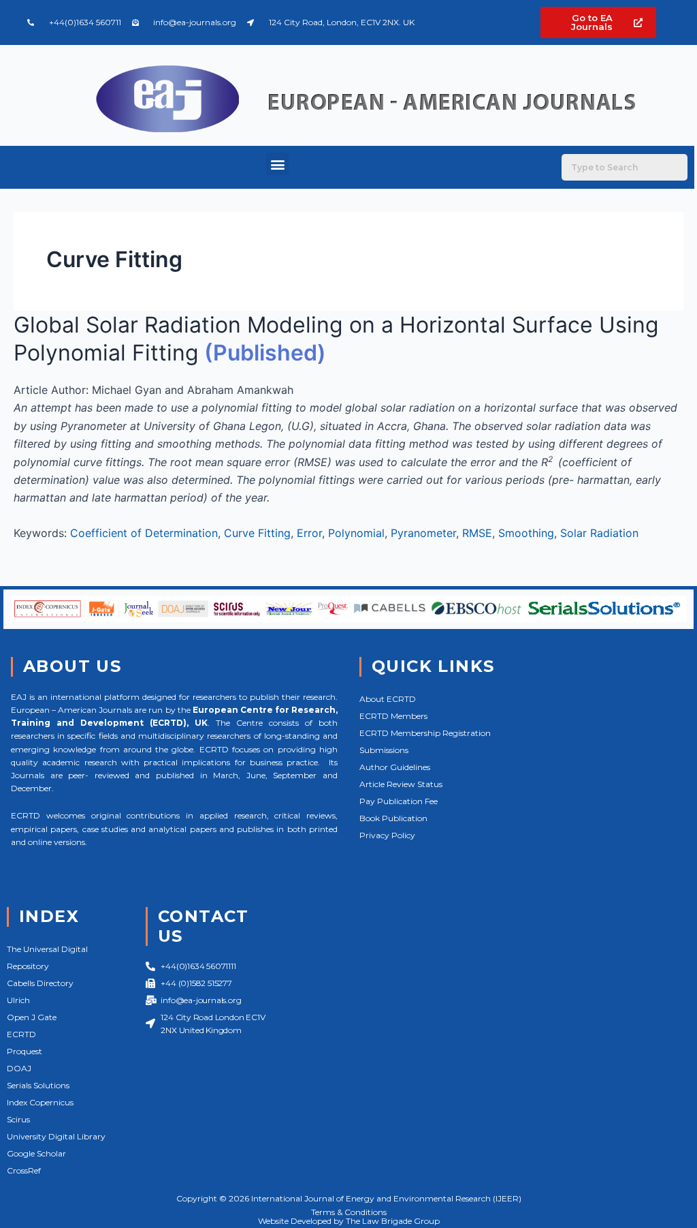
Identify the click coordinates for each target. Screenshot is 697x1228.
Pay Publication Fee (398, 801)
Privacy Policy (387, 835)
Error (309, 533)
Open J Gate (31, 1017)
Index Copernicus (40, 1102)
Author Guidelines (394, 767)
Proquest (24, 1051)
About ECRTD (387, 699)
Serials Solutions (38, 1085)
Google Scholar (36, 1153)
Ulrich (18, 1000)
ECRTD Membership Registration (425, 733)
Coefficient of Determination (144, 533)
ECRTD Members (393, 716)
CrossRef (24, 1170)
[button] (277, 164)
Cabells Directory (40, 983)
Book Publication (393, 818)
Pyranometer (423, 533)
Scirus (18, 1119)
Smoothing (526, 533)
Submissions (383, 750)
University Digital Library (56, 1136)
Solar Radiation (599, 533)
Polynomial (356, 533)
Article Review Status (400, 784)
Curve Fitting (257, 533)
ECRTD (21, 1034)
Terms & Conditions (349, 1212)
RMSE (477, 533)
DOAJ (19, 1068)
